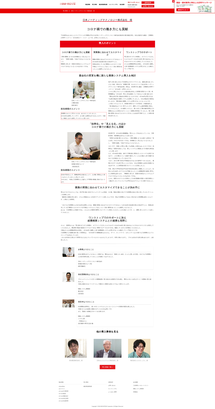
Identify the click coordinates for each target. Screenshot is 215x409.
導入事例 (94, 4)
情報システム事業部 (138, 388)
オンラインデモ (113, 4)
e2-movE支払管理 (63, 398)
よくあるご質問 (112, 392)
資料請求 (148, 3)
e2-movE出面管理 (63, 401)
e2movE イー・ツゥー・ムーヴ (69, 4)
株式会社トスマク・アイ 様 (139, 360)
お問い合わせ (148, 6)
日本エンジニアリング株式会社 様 (107, 360)
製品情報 (87, 4)
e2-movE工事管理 (63, 391)
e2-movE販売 (62, 393)
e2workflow (62, 386)
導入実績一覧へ (107, 367)
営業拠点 (135, 392)
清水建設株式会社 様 (76, 360)
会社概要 (135, 382)
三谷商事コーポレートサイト (140, 385)
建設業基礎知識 (103, 4)
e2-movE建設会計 (63, 396)
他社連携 (122, 4)
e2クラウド (62, 388)
